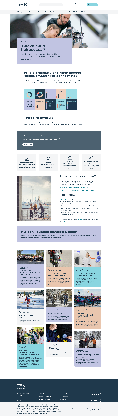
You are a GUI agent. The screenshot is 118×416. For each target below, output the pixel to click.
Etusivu (22, 41)
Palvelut (42, 393)
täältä (64, 221)
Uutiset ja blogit (42, 11)
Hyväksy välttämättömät (80, 409)
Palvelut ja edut (21, 11)
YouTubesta (80, 219)
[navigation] (100, 5)
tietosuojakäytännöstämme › (40, 413)
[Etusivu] (22, 5)
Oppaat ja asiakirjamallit (45, 399)
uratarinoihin (57, 237)
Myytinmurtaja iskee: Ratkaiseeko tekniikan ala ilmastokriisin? (78, 190)
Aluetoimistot (65, 396)
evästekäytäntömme (51, 139)
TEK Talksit (63, 199)
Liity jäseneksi (80, 4)
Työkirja (83, 11)
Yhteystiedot (64, 393)
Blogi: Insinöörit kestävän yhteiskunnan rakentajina (75, 187)
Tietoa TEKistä (73, 11)
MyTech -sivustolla (83, 235)
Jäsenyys (31, 11)
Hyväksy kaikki (95, 409)
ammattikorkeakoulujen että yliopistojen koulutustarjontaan (36, 237)
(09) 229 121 (21, 400)
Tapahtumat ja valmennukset (57, 11)
